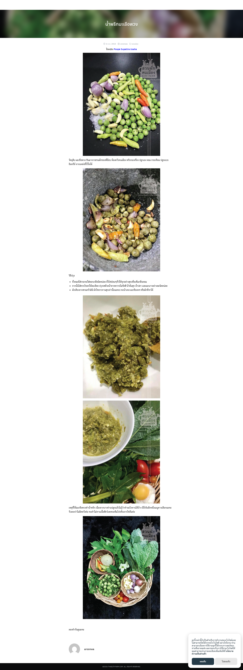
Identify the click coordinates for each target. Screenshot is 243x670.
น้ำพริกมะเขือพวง (121, 24)
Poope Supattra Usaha (125, 49)
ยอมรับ (203, 661)
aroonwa (124, 43)
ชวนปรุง (135, 43)
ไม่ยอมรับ (226, 661)
